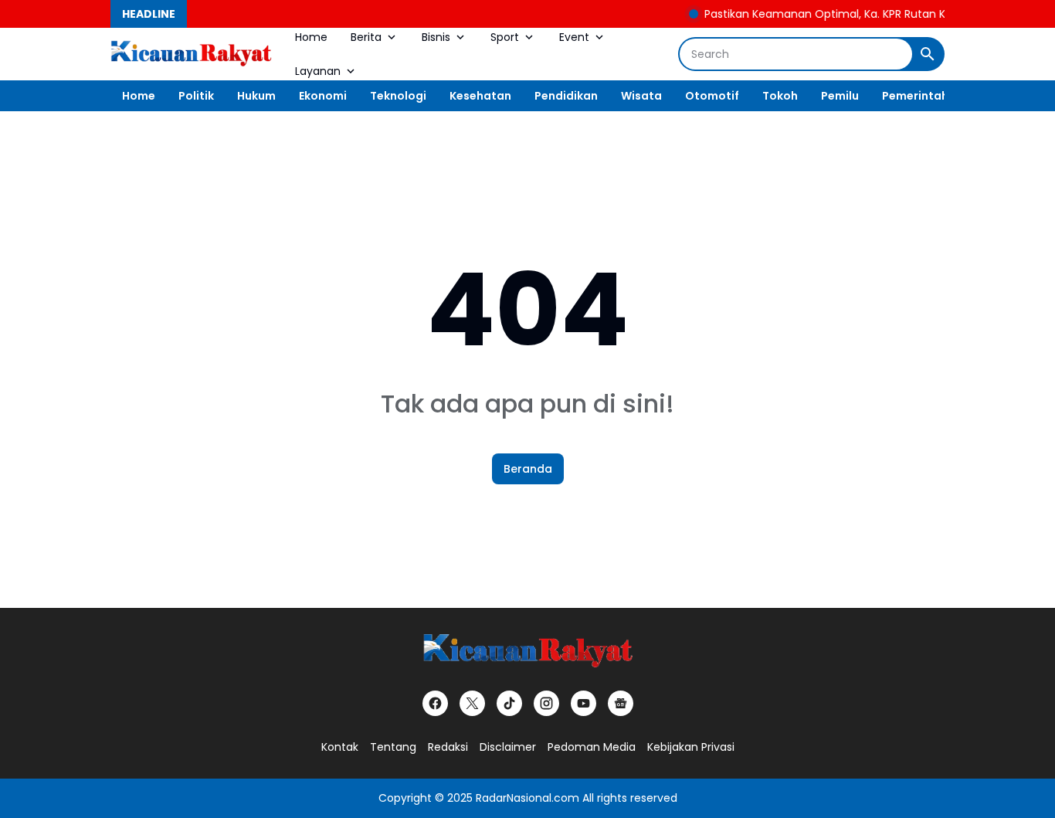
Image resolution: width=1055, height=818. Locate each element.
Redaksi (448, 747)
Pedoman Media (592, 747)
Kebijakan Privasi (690, 747)
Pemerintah (915, 96)
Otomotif (712, 96)
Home (311, 37)
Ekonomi (323, 96)
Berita (366, 37)
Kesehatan (480, 96)
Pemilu (840, 96)
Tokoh (780, 96)
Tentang (393, 747)
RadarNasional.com (527, 798)
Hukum (256, 96)
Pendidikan (566, 96)
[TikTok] (509, 703)
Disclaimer (508, 747)
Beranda (528, 469)
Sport (504, 37)
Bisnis (436, 37)
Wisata (641, 96)
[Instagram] (546, 703)
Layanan (318, 71)
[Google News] (620, 703)
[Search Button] (927, 54)
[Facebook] (435, 703)
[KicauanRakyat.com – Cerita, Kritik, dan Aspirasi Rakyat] (191, 54)
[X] (472, 703)
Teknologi (398, 96)
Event (574, 37)
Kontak (339, 747)
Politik (196, 96)
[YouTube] (583, 703)
